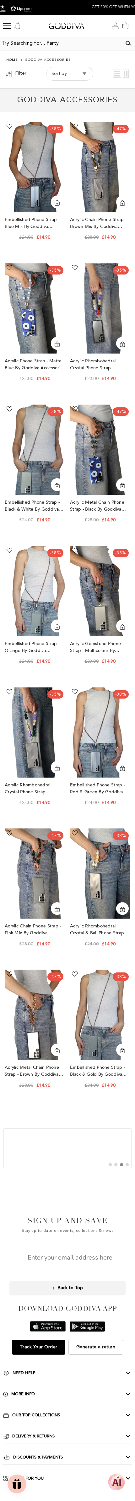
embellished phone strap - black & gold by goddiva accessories (97, 1071)
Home (12, 60)
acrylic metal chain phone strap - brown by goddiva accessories (32, 1071)
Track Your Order (38, 1347)
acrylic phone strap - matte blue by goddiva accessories (35, 364)
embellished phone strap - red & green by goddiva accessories (97, 789)
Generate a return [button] (96, 1347)
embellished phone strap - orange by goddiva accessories (32, 647)
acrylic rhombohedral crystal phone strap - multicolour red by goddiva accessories (99, 364)
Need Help (24, 1373)
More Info (23, 1394)
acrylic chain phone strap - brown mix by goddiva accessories (98, 223)
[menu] (7, 26)
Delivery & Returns (33, 1436)
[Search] (128, 43)
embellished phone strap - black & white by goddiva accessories (32, 506)
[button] (117, 74)
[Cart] (125, 25)
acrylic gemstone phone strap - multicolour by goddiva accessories (95, 647)
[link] (67, 1149)
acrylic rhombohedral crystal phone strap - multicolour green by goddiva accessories (28, 789)
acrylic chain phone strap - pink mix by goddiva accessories (33, 930)
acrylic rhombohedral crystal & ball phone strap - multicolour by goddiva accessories (98, 930)
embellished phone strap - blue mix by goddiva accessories (32, 223)
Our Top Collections (36, 1415)
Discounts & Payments (38, 1457)
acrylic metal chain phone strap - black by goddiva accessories (97, 506)
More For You (28, 1478)
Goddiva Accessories (48, 60)
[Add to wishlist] (9, 126)
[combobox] (61, 43)
